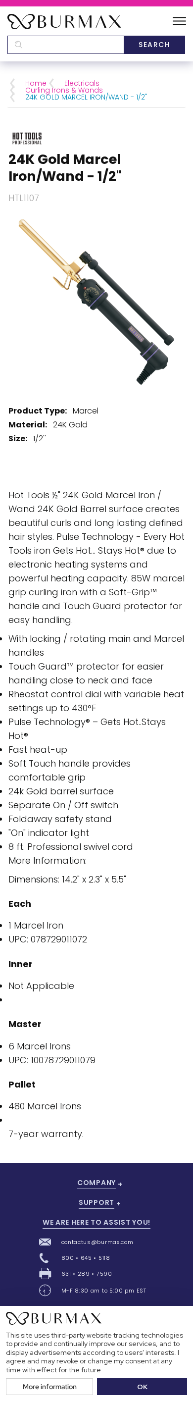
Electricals (81, 83)
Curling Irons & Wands (64, 90)
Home (36, 83)
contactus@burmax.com (97, 1242)
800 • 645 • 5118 (85, 1258)
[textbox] (65, 45)
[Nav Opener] (179, 21)
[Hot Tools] (27, 137)
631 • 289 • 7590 (86, 1274)
